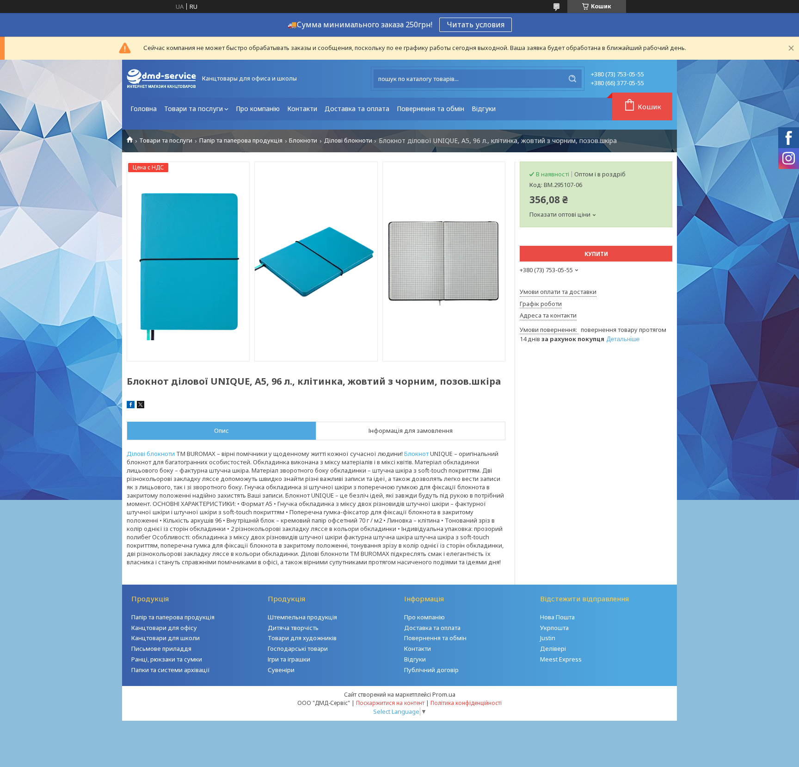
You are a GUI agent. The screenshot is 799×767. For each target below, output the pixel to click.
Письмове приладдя (161, 648)
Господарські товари (298, 648)
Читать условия (475, 24)
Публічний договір (431, 670)
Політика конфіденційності (466, 703)
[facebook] (131, 406)
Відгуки (484, 108)
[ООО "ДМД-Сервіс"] (161, 78)
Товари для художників (302, 638)
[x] (140, 406)
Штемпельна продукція (302, 617)
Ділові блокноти (348, 140)
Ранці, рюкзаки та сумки (166, 659)
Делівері (553, 648)
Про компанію (258, 108)
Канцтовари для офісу (164, 628)
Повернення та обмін (430, 108)
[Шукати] (572, 78)
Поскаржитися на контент (390, 703)
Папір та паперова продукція (241, 140)
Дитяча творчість (293, 628)
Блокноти (303, 140)
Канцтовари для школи (165, 638)
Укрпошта (554, 628)
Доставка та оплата (357, 108)
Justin (547, 638)
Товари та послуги (193, 108)
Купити (596, 254)
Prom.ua (443, 694)
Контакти (302, 108)
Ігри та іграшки (289, 659)
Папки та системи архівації (170, 670)
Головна (143, 108)
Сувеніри (281, 670)
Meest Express (561, 659)
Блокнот (416, 453)
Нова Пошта (557, 617)
